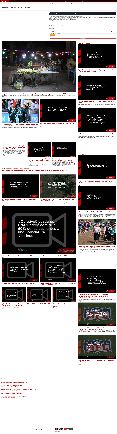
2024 (74, 3)
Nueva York (58, 3)
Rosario (77, 3)
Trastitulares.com (57, 431)
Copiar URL (52, 34)
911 (55, 3)
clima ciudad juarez (51, 3)
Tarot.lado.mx (74, 427)
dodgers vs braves (84, 43)
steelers (80, 268)
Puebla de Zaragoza (70, 3)
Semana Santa (41, 3)
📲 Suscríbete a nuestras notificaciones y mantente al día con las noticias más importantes (68, 13)
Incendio (65, 3)
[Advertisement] (29, 136)
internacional (46, 3)
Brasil (62, 3)
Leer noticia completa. (83, 38)
